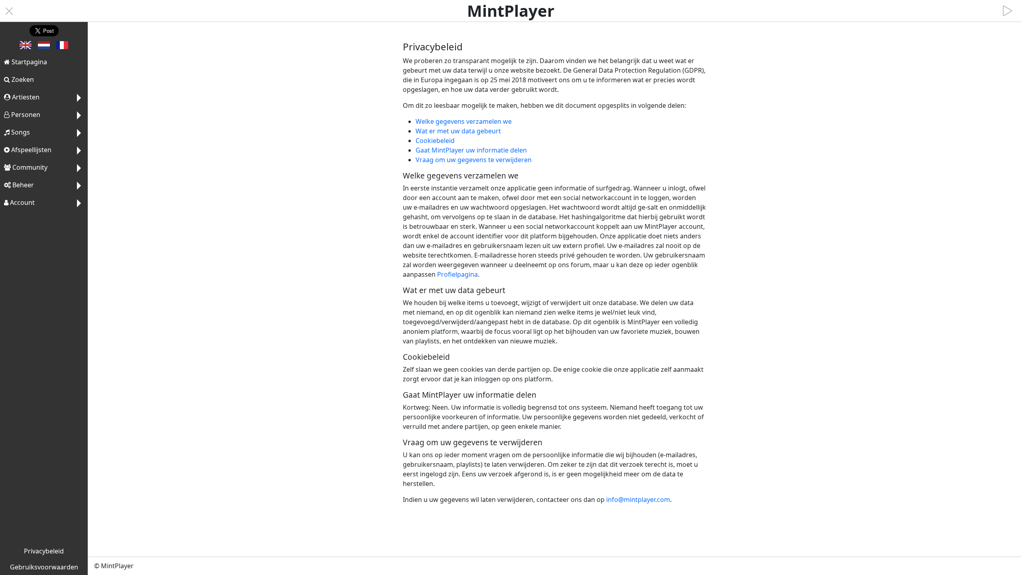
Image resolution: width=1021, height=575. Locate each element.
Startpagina (28, 62)
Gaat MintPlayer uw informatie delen (471, 150)
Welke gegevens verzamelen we (464, 121)
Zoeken (22, 79)
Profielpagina (457, 274)
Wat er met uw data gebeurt (458, 131)
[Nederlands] (44, 46)
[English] (26, 46)
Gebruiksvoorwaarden (44, 567)
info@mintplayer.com (638, 499)
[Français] (62, 46)
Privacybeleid (44, 551)
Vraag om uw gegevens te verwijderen (474, 159)
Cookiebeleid (435, 140)
